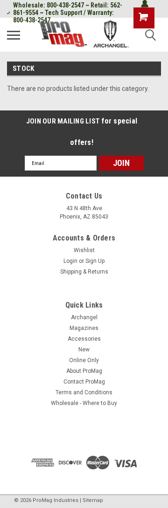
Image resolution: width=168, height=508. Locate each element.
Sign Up (95, 261)
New (84, 349)
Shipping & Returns (84, 271)
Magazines (84, 328)
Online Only (84, 360)
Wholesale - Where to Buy (84, 403)
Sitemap (93, 500)
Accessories (84, 339)
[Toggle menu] (13, 34)
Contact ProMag (84, 381)
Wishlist (84, 250)
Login (70, 261)
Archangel (84, 317)
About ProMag (84, 371)
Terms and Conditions (84, 392)
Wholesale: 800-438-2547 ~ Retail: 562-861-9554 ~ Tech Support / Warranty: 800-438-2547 (67, 12)
